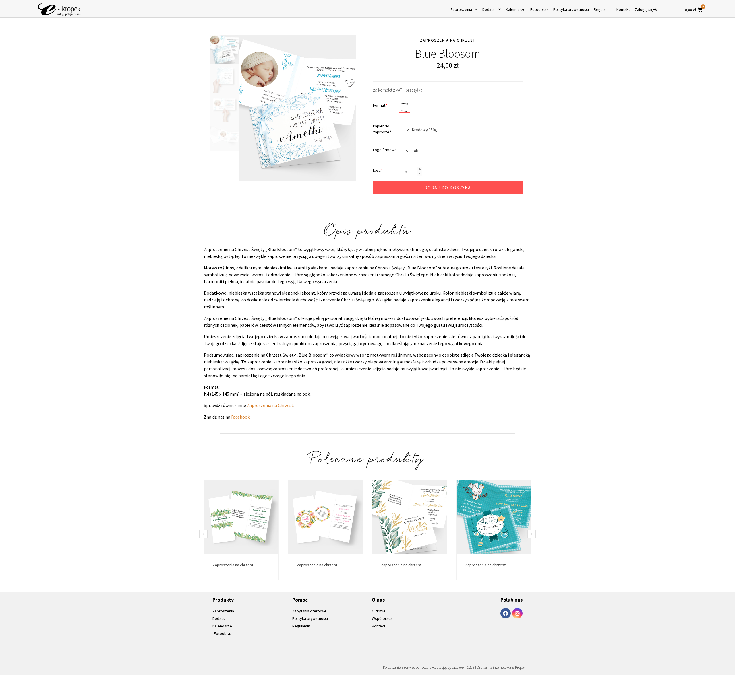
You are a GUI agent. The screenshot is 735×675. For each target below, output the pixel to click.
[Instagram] (517, 613)
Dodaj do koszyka (447, 187)
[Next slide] (531, 534)
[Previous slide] (203, 534)
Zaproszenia (461, 9)
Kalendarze (515, 9)
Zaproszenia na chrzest (233, 565)
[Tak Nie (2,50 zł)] (462, 151)
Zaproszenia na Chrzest (270, 405)
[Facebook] (505, 613)
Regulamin (603, 9)
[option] (297, 108)
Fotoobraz (539, 9)
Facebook (240, 417)
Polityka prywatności (571, 9)
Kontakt (623, 9)
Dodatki (489, 9)
